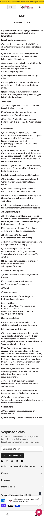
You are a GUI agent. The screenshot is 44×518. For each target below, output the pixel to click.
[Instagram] (7, 461)
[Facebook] (2, 461)
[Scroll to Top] (39, 505)
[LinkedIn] (17, 461)
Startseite (18, 22)
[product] (7, 514)
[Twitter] (12, 461)
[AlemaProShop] (26, 7)
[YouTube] (22, 461)
